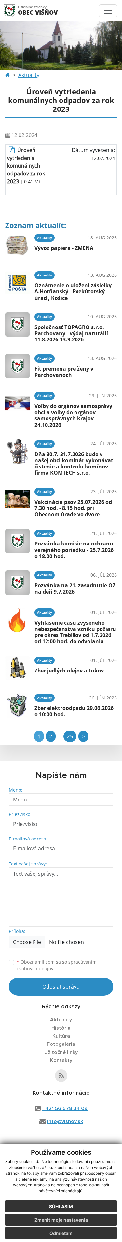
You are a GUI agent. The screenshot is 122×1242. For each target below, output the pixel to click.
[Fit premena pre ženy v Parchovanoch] (17, 366)
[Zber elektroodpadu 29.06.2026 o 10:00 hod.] (17, 705)
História (61, 1028)
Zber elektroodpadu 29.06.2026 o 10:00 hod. (74, 711)
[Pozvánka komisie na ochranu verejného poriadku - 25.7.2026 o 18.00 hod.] (17, 543)
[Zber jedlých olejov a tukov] (17, 668)
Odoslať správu (61, 986)
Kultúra (61, 1036)
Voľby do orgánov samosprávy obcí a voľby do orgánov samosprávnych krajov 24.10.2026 (73, 416)
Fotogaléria (61, 1044)
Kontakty (61, 1060)
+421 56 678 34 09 (65, 1108)
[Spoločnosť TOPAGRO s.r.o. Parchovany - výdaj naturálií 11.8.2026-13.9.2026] (17, 326)
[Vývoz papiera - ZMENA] (17, 245)
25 (70, 736)
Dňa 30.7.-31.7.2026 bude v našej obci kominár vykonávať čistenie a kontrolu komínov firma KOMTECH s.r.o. (73, 464)
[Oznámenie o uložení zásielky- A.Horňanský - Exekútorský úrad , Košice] (17, 285)
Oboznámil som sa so (57, 965)
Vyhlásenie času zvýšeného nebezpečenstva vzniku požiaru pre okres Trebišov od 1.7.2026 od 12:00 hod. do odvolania (75, 632)
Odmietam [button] (61, 1233)
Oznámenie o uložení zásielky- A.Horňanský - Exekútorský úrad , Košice (73, 291)
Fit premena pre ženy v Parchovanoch (63, 371)
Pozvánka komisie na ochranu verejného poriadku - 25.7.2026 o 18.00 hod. (74, 549)
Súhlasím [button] (61, 1206)
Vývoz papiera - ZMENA (63, 247)
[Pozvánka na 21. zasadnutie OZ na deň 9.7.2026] (17, 582)
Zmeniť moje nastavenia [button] (61, 1220)
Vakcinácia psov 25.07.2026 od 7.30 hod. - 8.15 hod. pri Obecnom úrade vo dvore (73, 508)
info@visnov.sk (65, 1121)
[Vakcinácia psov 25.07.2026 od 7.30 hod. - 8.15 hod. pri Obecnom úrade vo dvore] (17, 501)
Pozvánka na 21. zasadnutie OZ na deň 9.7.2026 (74, 588)
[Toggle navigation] (108, 10)
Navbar (16, 10)
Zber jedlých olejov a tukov (69, 670)
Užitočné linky (61, 1052)
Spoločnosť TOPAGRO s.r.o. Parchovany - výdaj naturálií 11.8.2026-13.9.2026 (71, 333)
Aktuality (28, 75)
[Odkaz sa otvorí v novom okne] (61, 1075)
